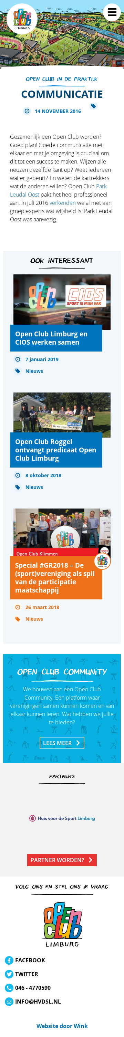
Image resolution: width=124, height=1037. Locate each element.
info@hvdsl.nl (38, 1001)
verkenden (63, 203)
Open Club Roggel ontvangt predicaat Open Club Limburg (55, 449)
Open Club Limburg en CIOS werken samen (51, 337)
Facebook (30, 960)
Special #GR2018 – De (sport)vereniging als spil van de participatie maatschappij (55, 577)
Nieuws (34, 371)
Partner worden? (57, 860)
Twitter (26, 974)
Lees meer (57, 743)
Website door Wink (62, 1026)
